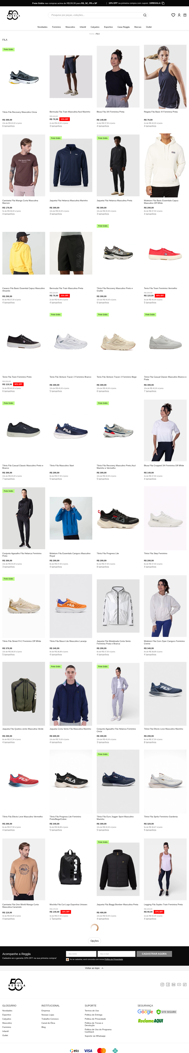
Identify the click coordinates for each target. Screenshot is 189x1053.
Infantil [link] (83, 27)
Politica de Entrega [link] (93, 1015)
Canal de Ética (48, 1023)
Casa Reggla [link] (124, 27)
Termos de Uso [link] (92, 1010)
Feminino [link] (56, 27)
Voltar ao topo (92, 968)
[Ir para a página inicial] (13, 15)
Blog (43, 1027)
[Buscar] (145, 15)
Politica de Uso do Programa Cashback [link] (98, 1030)
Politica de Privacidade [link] (95, 1019)
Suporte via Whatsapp (95, 1036)
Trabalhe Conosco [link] (50, 1019)
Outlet (149, 27)
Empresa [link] (45, 1010)
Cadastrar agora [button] (154, 954)
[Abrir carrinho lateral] (185, 15)
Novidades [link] (42, 27)
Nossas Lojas (47, 1015)
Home (91, 34)
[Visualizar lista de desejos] (173, 15)
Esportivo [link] (108, 27)
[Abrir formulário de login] (179, 15)
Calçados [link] (95, 27)
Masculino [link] (70, 27)
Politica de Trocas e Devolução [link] (94, 1024)
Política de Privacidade (114, 959)
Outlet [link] (5, 1035)
